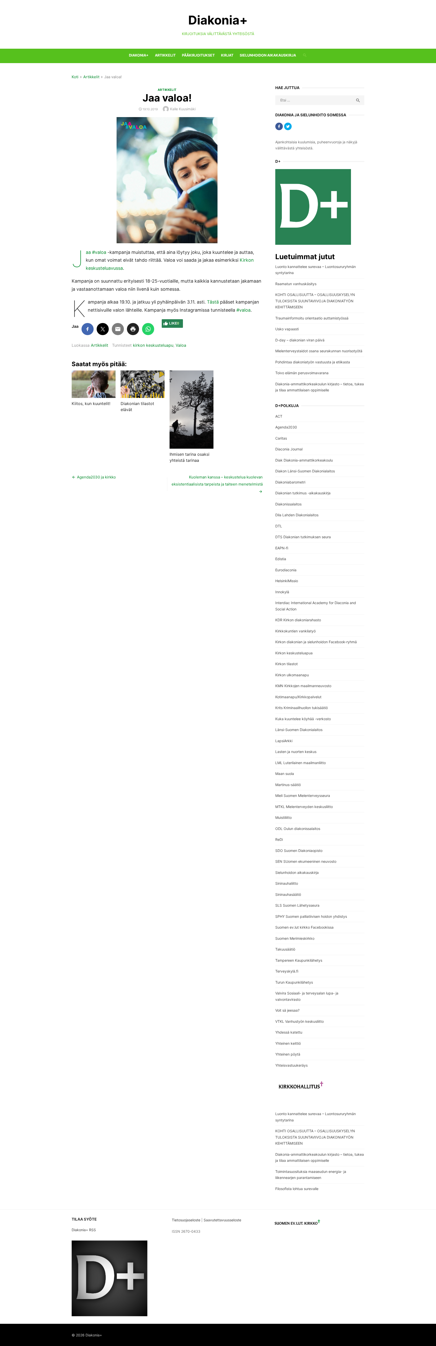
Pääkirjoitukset (198, 55)
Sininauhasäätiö (288, 894)
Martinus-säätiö (288, 785)
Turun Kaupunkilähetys (294, 982)
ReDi (279, 839)
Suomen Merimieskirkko (294, 938)
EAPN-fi (281, 548)
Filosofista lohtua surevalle (296, 1189)
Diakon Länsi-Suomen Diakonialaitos (305, 471)
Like (174, 323)
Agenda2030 (286, 427)
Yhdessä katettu (288, 1032)
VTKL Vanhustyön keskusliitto (299, 1021)
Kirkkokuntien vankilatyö (295, 631)
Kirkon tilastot (286, 664)
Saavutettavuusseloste (223, 1220)
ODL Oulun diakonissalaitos (297, 828)
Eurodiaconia (285, 570)
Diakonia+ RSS (84, 1230)
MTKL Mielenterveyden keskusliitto (304, 806)
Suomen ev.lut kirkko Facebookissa (304, 927)
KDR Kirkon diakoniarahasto (298, 620)
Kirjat (227, 55)
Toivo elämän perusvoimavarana (302, 373)
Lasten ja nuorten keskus (295, 751)
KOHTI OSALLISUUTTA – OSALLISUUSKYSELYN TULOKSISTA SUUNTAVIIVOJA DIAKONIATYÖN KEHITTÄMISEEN (315, 300)
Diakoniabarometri (290, 482)
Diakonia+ (218, 20)
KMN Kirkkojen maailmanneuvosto (303, 686)
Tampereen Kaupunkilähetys (298, 960)
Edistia (280, 559)
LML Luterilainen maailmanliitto (300, 763)
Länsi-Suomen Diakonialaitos (298, 730)
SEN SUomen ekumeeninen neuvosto (305, 861)
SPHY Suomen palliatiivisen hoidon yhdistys (311, 916)
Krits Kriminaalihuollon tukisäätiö (301, 708)
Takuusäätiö (285, 949)
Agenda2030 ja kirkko (96, 477)
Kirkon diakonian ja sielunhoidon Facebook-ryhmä (316, 642)
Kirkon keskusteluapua (294, 653)
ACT (278, 416)
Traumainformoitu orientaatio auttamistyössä (311, 318)
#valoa (243, 310)
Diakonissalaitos (288, 504)
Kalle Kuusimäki (183, 109)
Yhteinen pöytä (287, 1054)
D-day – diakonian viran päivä (299, 340)
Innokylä (282, 592)
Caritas (281, 438)
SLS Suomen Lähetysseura (297, 905)
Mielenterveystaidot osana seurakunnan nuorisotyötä (318, 351)
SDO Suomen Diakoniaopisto (298, 850)
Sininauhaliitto (286, 883)
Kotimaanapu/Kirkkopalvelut (298, 697)
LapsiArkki (283, 741)
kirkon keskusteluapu (153, 345)
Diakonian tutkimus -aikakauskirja (303, 493)
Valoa (181, 345)
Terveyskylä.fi (286, 971)
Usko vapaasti (287, 329)
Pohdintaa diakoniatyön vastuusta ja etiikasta (312, 362)
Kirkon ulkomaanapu (292, 675)
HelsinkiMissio (286, 581)
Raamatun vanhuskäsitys (295, 284)
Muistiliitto (283, 817)
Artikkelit (165, 55)
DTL (278, 526)
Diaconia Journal (289, 449)
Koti (75, 76)
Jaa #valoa (96, 252)
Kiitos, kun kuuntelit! (91, 403)
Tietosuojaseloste (186, 1220)
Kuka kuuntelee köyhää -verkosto (303, 719)
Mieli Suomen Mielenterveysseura (302, 795)
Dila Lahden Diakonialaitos (296, 515)
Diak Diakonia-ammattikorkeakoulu (304, 460)
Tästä (213, 302)
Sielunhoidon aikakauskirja (268, 55)
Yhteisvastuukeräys (291, 1065)
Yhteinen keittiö (288, 1043)
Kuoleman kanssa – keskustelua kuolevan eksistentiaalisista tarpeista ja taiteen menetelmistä (217, 481)
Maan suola (284, 773)
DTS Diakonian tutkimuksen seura (303, 537)
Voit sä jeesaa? (287, 1010)
